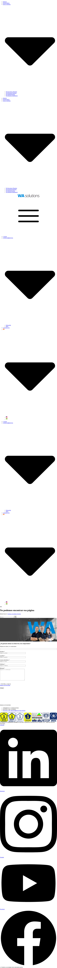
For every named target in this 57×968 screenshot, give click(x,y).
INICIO (5, 1)
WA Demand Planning (11, 93)
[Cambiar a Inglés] (6, 417)
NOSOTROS (6, 3)
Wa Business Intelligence (12, 95)
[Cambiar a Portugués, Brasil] (6, 419)
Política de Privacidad (5, 685)
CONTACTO (6, 327)
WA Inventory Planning (11, 91)
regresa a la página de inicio (14, 614)
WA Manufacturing (10, 94)
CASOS (5, 236)
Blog (7, 326)
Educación (8, 325)
